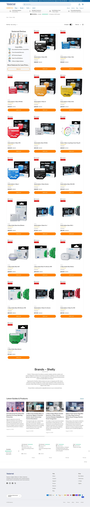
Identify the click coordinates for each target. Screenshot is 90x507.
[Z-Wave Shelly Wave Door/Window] (19, 211)
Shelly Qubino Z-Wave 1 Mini (67, 57)
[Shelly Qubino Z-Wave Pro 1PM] (71, 294)
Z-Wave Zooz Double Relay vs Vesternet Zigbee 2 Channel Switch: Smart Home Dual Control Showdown (35, 416)
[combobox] (47, 4)
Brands (21, 8)
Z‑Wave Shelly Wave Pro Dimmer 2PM (43, 266)
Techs (27, 8)
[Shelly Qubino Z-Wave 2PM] (45, 43)
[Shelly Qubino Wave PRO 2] (71, 211)
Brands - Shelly (12, 17)
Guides (54, 488)
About (68, 8)
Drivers (54, 483)
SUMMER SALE (9, 8)
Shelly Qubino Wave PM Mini (41, 143)
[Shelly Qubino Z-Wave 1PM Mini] (19, 87)
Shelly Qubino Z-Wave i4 (40, 101)
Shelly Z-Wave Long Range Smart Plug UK (70, 143)
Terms (64, 502)
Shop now (19, 69)
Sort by (8, 24)
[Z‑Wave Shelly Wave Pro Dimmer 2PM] (45, 252)
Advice (73, 8)
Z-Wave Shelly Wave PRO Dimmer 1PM (17, 308)
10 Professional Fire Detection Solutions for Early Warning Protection (15, 415)
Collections (80, 478)
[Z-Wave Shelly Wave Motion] (71, 252)
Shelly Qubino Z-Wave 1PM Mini (15, 101)
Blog (77, 8)
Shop (16, 8)
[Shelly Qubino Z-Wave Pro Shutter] (45, 294)
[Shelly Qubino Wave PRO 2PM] (71, 170)
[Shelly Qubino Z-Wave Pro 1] (45, 211)
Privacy (68, 502)
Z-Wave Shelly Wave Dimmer (14, 349)
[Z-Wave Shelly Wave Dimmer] (19, 335)
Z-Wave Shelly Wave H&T (14, 266)
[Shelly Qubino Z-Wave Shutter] (45, 170)
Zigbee (79, 483)
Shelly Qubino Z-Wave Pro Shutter (42, 308)
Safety (73, 502)
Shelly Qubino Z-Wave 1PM (14, 143)
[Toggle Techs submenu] (30, 8)
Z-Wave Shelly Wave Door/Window (16, 225)
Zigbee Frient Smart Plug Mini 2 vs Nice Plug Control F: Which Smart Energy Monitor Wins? (74, 416)
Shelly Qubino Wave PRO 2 (66, 225)
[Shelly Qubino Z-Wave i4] (45, 87)
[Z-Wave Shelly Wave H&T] (19, 252)
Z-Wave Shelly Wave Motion (67, 266)
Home (7, 17)
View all (82, 398)
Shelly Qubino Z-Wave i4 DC (67, 101)
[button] (82, 4)
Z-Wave (80, 481)
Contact (54, 478)
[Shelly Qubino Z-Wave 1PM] (19, 129)
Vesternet (11, 502)
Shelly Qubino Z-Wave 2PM (40, 57)
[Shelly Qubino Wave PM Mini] (45, 129)
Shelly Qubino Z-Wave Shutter (41, 184)
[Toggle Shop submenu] (18, 8)
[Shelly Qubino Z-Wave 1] (19, 170)
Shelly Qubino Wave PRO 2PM (67, 184)
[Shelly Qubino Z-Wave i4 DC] (71, 87)
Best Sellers (81, 476)
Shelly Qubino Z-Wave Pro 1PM (67, 308)
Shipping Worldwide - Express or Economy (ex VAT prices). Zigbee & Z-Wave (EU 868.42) (48, 0)
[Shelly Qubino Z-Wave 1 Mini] (71, 43)
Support (82, 8)
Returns (54, 486)
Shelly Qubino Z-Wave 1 (13, 184)
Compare (66, 24)
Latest (33, 8)
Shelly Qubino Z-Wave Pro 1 (40, 225)
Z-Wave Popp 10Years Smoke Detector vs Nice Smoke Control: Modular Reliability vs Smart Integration (55, 416)
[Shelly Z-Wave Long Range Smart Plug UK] (71, 129)
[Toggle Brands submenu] (24, 8)
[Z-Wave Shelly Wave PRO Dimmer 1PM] (19, 294)
